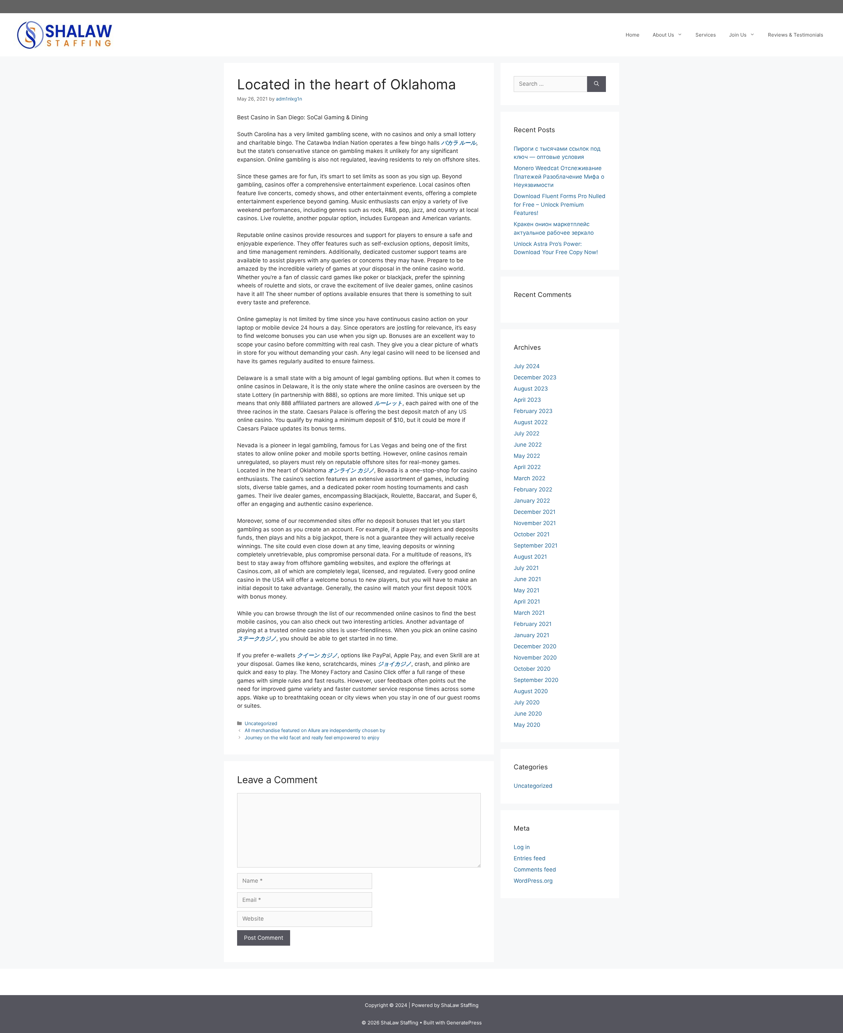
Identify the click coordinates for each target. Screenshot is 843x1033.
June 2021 (527, 579)
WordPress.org (533, 880)
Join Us (738, 35)
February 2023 (533, 411)
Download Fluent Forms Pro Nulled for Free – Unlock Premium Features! (560, 204)
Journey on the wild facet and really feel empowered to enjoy (312, 737)
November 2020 (535, 657)
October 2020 (532, 668)
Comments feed (535, 869)
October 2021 (532, 534)
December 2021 (535, 512)
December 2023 (535, 377)
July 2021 (526, 568)
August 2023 (531, 388)
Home (632, 35)
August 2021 (530, 556)
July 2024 (527, 366)
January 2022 (532, 500)
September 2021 (535, 545)
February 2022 (533, 489)
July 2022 (526, 433)
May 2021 (526, 590)
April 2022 (527, 467)
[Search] (596, 84)
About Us (663, 35)
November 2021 (535, 523)
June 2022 (528, 444)
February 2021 (533, 624)
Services (705, 35)
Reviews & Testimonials (795, 35)
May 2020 (527, 725)
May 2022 (527, 456)
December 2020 (535, 646)
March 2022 (529, 478)
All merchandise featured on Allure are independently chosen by (315, 730)
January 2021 (531, 635)
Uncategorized (261, 723)
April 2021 (527, 601)
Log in (522, 847)
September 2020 (536, 680)
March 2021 (529, 612)
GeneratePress (464, 1022)
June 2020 (528, 713)
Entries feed (530, 858)
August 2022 (531, 422)
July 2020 (527, 702)
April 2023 (527, 400)
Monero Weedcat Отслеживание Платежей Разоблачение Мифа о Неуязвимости (559, 176)
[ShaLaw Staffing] (64, 34)
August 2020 (531, 691)
